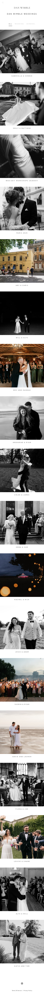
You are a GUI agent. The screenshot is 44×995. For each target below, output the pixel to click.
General (30, 24)
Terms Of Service (17, 990)
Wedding (19, 24)
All (10, 24)
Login (4, 32)
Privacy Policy (28, 990)
